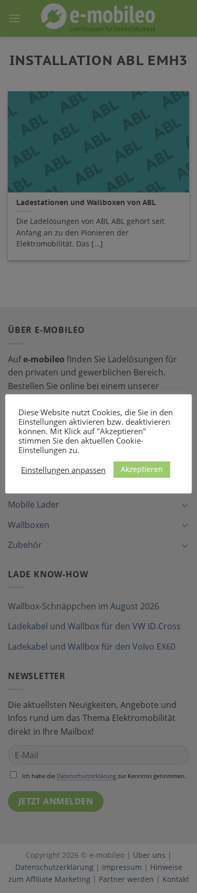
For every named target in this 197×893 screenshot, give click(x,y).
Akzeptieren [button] (142, 469)
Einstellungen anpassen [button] (63, 470)
